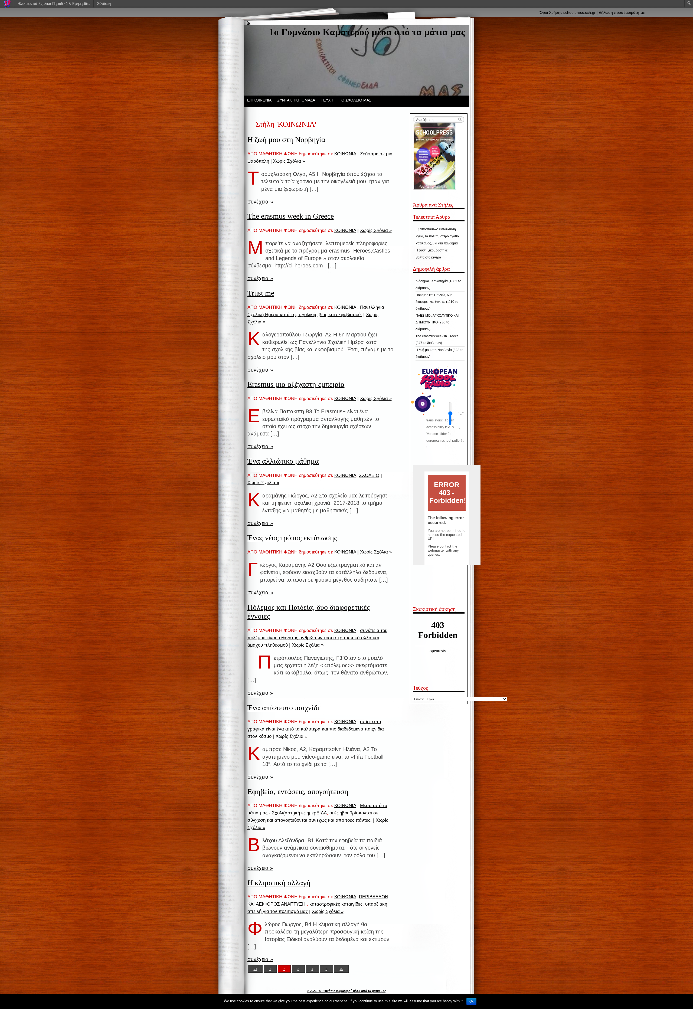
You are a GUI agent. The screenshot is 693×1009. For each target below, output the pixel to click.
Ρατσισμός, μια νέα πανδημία (437, 243)
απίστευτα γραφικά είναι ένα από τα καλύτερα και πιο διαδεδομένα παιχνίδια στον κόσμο (315, 729)
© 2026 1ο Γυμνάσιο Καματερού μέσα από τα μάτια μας (346, 990)
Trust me (260, 293)
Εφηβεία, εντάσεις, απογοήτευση (297, 791)
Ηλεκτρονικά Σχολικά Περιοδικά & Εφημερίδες (54, 4)
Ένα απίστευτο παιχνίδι (283, 707)
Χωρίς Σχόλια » (289, 161)
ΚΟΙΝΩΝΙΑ (345, 153)
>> (341, 969)
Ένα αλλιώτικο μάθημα (283, 461)
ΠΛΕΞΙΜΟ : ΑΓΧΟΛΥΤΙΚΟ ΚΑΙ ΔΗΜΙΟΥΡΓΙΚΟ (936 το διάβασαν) (437, 322)
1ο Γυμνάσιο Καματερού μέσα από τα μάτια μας (367, 32)
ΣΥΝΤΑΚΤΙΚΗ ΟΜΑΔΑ (296, 100)
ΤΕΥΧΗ (327, 100)
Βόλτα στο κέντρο (428, 257)
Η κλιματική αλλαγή (278, 883)
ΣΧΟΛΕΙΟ (369, 475)
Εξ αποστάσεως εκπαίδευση (436, 229)
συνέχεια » (260, 202)
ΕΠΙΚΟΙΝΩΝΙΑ (259, 100)
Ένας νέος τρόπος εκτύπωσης (292, 537)
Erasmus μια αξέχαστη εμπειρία (296, 384)
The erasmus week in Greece (290, 216)
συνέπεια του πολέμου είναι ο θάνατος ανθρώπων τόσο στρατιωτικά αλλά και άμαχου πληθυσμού (317, 638)
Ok (471, 1001)
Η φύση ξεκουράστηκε (431, 250)
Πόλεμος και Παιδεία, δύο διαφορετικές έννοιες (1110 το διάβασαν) (437, 301)
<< (255, 969)
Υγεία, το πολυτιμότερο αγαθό (437, 236)
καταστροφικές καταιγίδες (335, 904)
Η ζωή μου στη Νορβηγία (286, 139)
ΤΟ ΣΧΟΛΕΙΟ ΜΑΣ (355, 100)
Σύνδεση (104, 4)
